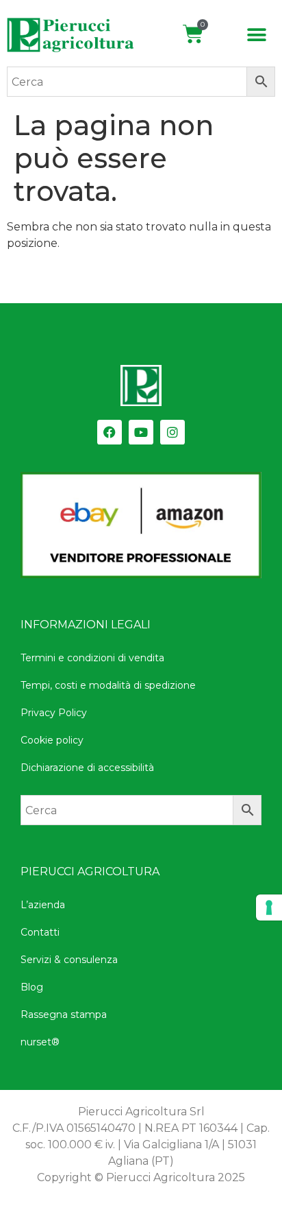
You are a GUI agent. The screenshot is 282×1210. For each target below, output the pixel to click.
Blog (32, 987)
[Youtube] (141, 432)
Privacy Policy (54, 713)
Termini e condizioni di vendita (92, 658)
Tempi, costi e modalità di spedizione (108, 685)
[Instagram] (172, 432)
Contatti (40, 932)
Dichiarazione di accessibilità (87, 767)
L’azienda (43, 905)
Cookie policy (52, 740)
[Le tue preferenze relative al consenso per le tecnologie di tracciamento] (269, 907)
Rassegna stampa (64, 1014)
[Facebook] (109, 432)
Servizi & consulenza (69, 959)
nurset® (40, 1042)
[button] (257, 35)
